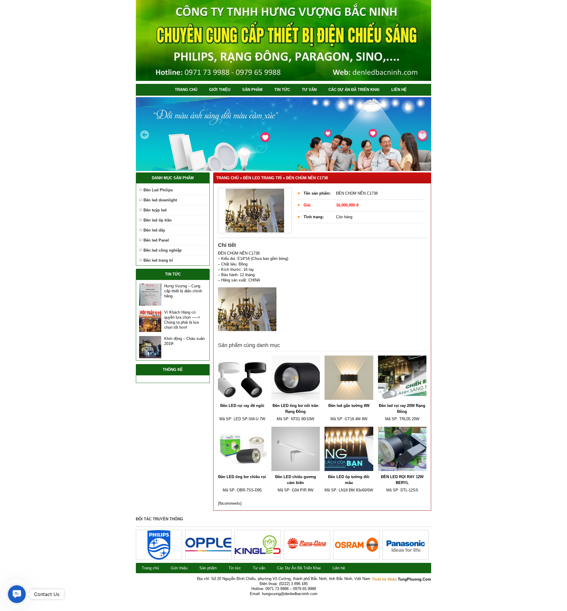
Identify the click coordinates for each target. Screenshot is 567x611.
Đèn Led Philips (158, 190)
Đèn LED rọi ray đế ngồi (242, 405)
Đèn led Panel (156, 240)
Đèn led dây (154, 230)
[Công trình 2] (356, 551)
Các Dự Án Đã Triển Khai (353, 89)
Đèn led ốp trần (158, 220)
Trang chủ (186, 89)
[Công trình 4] (258, 552)
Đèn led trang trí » (264, 178)
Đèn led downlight (160, 200)
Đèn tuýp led (155, 210)
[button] (17, 594)
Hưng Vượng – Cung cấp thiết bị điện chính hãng (183, 291)
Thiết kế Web (383, 579)
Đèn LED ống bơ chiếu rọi (242, 477)
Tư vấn (309, 89)
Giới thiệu (219, 89)
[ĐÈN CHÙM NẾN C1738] (254, 210)
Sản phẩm (252, 89)
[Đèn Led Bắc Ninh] (283, 79)
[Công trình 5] (208, 550)
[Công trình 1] (405, 558)
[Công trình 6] (159, 558)
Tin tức (282, 89)
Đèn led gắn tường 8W (348, 405)
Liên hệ (399, 89)
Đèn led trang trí (158, 260)
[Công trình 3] (307, 556)
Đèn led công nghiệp (163, 250)
